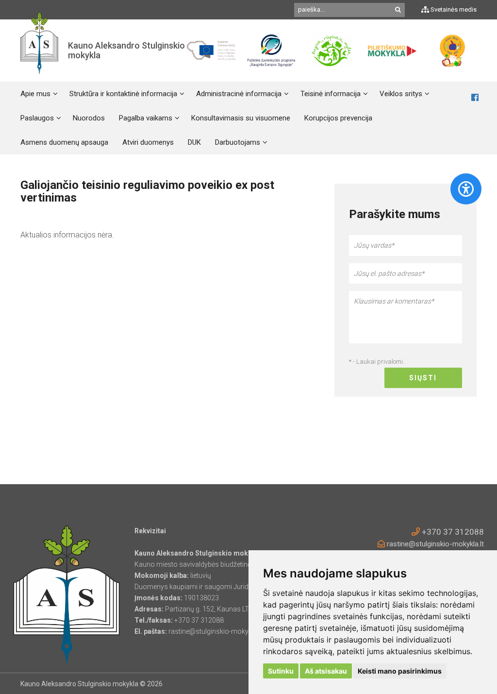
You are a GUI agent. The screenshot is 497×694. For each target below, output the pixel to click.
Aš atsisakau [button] (326, 671)
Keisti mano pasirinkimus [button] (400, 671)
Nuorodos (89, 118)
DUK (194, 142)
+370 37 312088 (452, 532)
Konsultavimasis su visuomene (240, 118)
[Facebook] (475, 97)
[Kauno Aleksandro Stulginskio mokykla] (39, 50)
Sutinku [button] (281, 671)
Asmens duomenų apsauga (64, 142)
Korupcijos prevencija (338, 118)
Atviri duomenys (148, 142)
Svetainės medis (453, 9)
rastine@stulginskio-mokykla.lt (434, 544)
